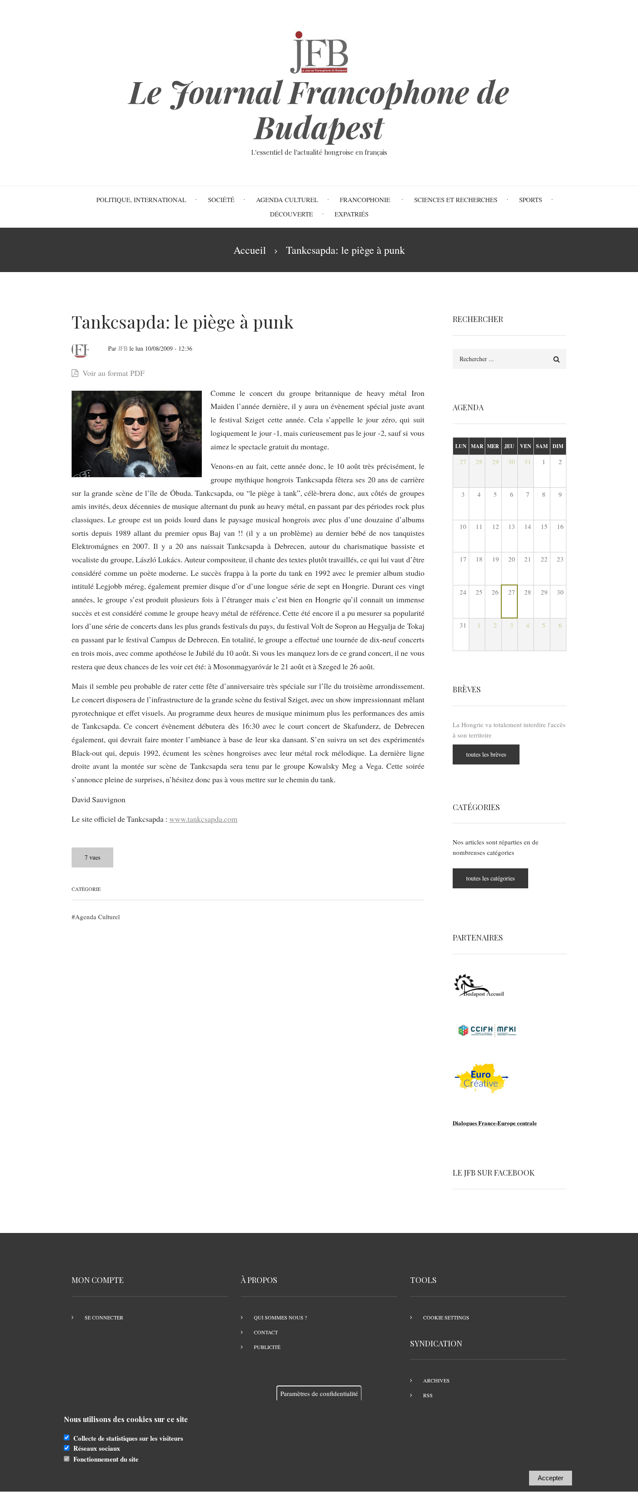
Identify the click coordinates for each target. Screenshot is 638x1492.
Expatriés (351, 213)
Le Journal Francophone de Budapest (319, 109)
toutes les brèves (486, 754)
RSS (428, 1395)
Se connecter (104, 1317)
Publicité (267, 1346)
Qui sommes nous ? (280, 1317)
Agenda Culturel (287, 199)
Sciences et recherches (455, 199)
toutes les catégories (490, 878)
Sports (530, 199)
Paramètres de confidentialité (319, 1393)
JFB (123, 348)
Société (221, 199)
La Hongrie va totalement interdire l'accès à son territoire (509, 729)
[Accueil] (319, 51)
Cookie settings (446, 1317)
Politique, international (141, 199)
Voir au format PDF (113, 373)
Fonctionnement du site (105, 1459)
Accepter (550, 1478)
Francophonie (366, 199)
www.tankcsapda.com (203, 819)
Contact (266, 1332)
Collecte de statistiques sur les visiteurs (128, 1438)
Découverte (291, 213)
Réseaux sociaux (96, 1448)
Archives (436, 1380)
